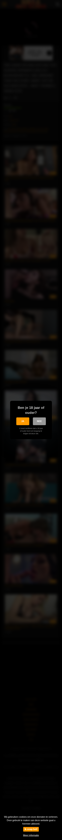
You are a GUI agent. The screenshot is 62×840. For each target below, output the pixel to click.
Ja (22, 421)
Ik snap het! (31, 829)
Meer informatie (31, 835)
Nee (39, 421)
